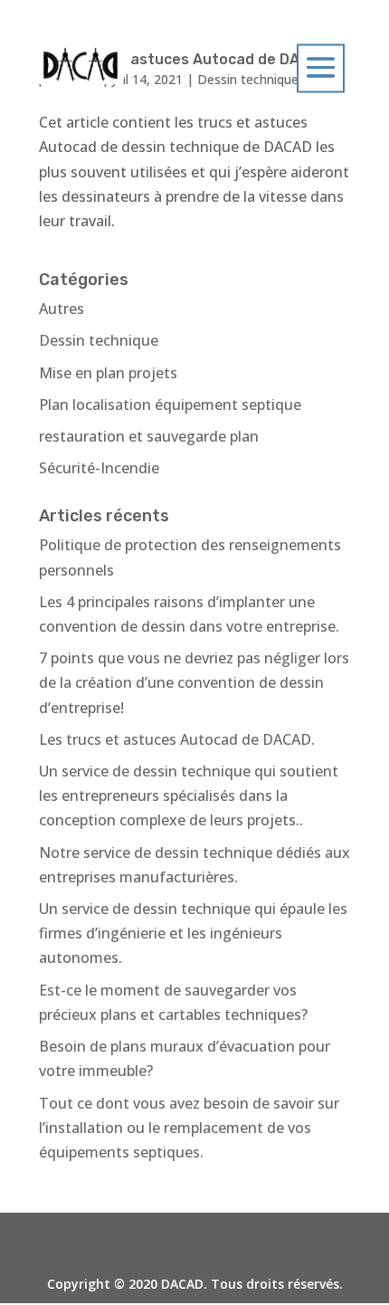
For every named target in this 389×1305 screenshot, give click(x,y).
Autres (61, 309)
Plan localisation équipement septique (170, 404)
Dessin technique (98, 340)
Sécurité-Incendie (99, 468)
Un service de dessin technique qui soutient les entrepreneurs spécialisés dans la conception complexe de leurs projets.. (188, 795)
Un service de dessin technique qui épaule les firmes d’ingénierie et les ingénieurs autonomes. (193, 933)
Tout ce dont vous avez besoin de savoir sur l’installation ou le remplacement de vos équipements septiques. (189, 1127)
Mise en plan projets (108, 373)
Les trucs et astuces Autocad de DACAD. (177, 739)
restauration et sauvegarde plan (149, 436)
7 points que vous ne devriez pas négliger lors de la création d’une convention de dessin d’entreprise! (194, 682)
